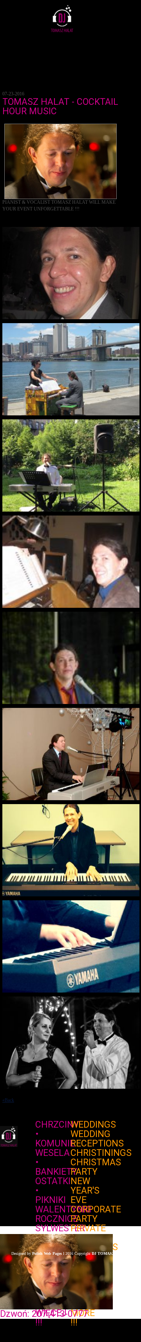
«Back (8, 1100)
